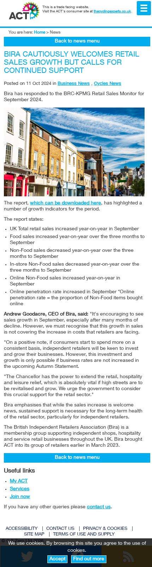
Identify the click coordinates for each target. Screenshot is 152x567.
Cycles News (107, 84)
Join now (20, 496)
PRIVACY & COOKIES (105, 529)
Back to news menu (77, 41)
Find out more (88, 559)
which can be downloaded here (65, 203)
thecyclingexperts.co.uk (112, 11)
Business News (74, 84)
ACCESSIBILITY (21, 529)
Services (19, 489)
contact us (99, 507)
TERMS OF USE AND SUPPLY (84, 534)
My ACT (19, 481)
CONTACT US (60, 529)
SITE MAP (34, 534)
